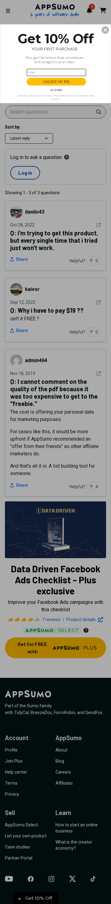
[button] (105, 30)
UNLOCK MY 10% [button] (56, 81)
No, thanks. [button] (56, 89)
